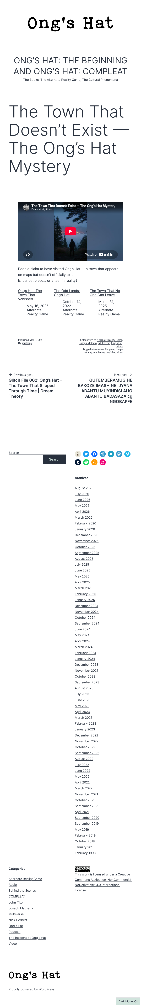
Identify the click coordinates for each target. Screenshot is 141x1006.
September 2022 (87, 753)
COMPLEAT (17, 896)
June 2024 (82, 629)
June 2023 (82, 700)
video (120, 352)
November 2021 (86, 794)
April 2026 (82, 511)
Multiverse (104, 343)
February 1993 (85, 853)
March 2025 (84, 588)
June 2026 (82, 500)
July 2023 (82, 694)
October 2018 (85, 841)
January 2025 (85, 600)
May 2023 (82, 706)
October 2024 (85, 617)
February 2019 (85, 835)
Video (119, 346)
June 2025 (82, 570)
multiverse (99, 352)
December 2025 (86, 535)
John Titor (16, 902)
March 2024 (84, 647)
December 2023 (86, 664)
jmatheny (27, 343)
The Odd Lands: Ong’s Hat (67, 293)
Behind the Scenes (22, 890)
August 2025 (84, 558)
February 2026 (85, 523)
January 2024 (85, 659)
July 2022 (82, 765)
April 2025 (82, 582)
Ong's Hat (116, 343)
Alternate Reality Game (37, 312)
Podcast (14, 931)
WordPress (46, 989)
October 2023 (85, 676)
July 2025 (82, 564)
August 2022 (84, 759)
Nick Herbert (18, 920)
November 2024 (87, 611)
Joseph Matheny (88, 343)
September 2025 (87, 553)
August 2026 (84, 488)
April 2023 (82, 712)
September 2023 (87, 682)
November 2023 (87, 670)
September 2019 (87, 823)
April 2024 (82, 641)
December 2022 (86, 735)
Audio (13, 884)
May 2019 (82, 829)
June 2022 (82, 770)
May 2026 (82, 505)
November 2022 (87, 741)
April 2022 (82, 782)
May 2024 (82, 635)
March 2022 (84, 788)
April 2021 (82, 812)
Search (14, 453)
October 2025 (85, 547)
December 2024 (86, 606)
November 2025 (87, 541)
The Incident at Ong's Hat (27, 938)
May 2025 (82, 576)
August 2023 (84, 688)
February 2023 (85, 723)
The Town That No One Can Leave (105, 293)
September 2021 (87, 806)
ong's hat (111, 352)
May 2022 (82, 776)
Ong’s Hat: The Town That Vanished (30, 295)
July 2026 (82, 494)
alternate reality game (103, 349)
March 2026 (84, 517)
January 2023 (85, 729)
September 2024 (87, 623)
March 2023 (84, 717)
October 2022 (85, 747)
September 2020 (87, 817)
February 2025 (85, 594)
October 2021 (85, 800)
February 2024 (85, 653)
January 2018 (84, 847)
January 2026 (85, 529)
